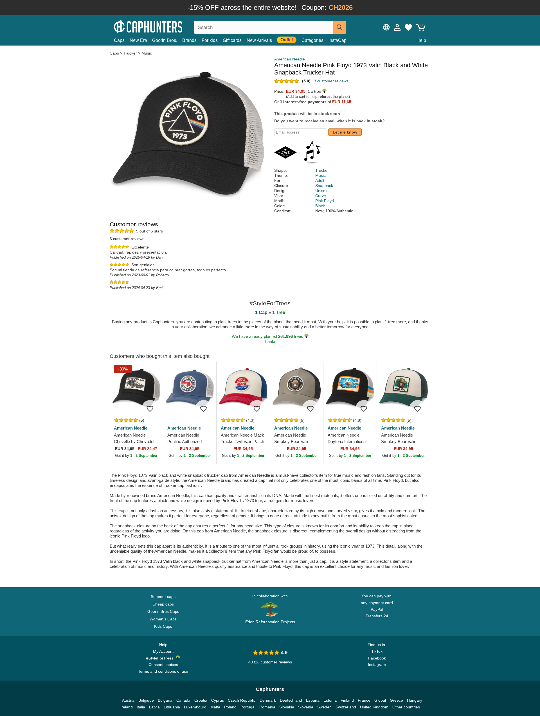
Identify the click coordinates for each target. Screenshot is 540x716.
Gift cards (232, 40)
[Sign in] (397, 27)
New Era (138, 40)
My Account (163, 651)
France (364, 700)
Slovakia (286, 707)
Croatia (200, 700)
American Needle (289, 59)
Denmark (268, 700)
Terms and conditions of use (163, 671)
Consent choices (163, 664)
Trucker (130, 53)
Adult (319, 180)
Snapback (324, 185)
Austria (128, 700)
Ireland (126, 707)
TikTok (376, 651)
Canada (183, 700)
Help (421, 40)
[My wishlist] (408, 27)
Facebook (377, 658)
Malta (215, 707)
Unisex (321, 190)
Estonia (330, 700)
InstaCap (337, 40)
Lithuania (172, 707)
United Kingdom (374, 707)
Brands (189, 40)
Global (380, 700)
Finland (347, 700)
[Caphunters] (163, 26)
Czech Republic (242, 700)
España (313, 700)
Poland (230, 707)
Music (146, 53)
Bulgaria (165, 700)
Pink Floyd (324, 200)
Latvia (154, 707)
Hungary (414, 700)
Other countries (406, 707)
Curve (320, 195)
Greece (396, 700)
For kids (210, 40)
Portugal (247, 707)
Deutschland (291, 700)
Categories (312, 40)
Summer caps (163, 596)
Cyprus (217, 700)
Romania (267, 707)
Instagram (377, 664)
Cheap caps (163, 604)
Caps (119, 40)
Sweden (324, 707)
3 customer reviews (331, 81)
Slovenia (305, 707)
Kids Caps (163, 626)
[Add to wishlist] (150, 408)
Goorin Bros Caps (163, 611)
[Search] (339, 27)
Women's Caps (163, 619)
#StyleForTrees (161, 658)
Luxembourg (195, 707)
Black (320, 206)
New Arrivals (259, 40)
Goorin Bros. (164, 40)
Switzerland (346, 707)
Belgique (146, 700)
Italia (141, 707)
